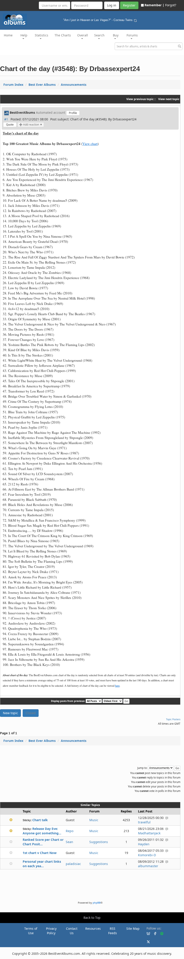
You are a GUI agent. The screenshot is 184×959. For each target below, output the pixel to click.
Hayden (143, 844)
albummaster (148, 866)
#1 (6, 119)
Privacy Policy (51, 930)
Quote (10, 124)
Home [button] (8, 35)
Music (93, 820)
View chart (90, 143)
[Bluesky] (146, 933)
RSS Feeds (112, 930)
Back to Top (92, 917)
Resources (93, 928)
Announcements (73, 84)
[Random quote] (135, 20)
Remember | (154, 5)
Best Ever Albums (42, 84)
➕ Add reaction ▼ (30, 124)
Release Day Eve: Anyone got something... (42, 831)
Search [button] (99, 35)
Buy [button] (115, 35)
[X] (146, 941)
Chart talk (40, 820)
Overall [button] (82, 35)
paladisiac (73, 864)
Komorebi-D (147, 855)
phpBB (97, 902)
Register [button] (129, 5)
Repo (69, 831)
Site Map (133, 928)
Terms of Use (30, 930)
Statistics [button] (41, 35)
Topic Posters (173, 719)
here (117, 685)
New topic (10, 713)
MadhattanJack (149, 833)
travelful (144, 822)
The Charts (63, 35)
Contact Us (71, 930)
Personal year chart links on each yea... (42, 863)
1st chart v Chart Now (40, 853)
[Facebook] (153, 933)
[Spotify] (160, 933)
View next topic (168, 99)
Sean (69, 842)
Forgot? (170, 5)
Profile (73, 113)
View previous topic (139, 99)
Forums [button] (132, 35)
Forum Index (13, 84)
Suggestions (98, 842)
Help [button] (23, 35)
